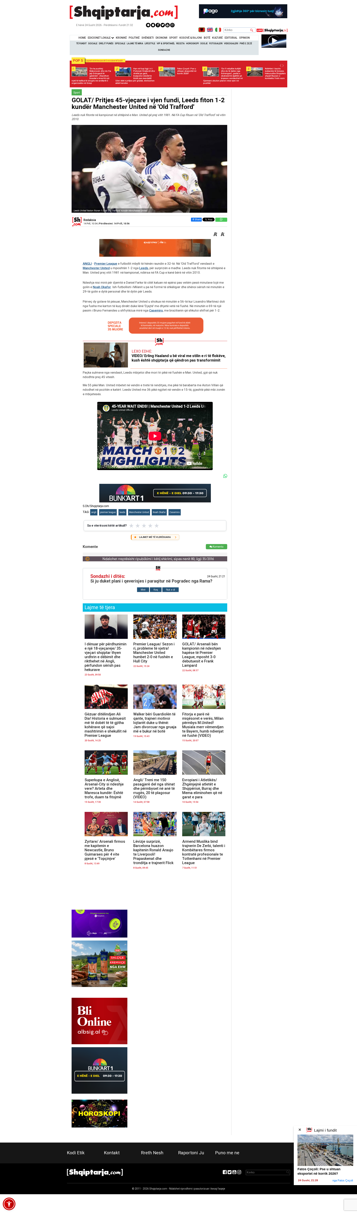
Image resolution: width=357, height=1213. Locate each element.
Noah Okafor (102, 287)
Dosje (204, 43)
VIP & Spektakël (166, 43)
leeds (122, 512)
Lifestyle (150, 43)
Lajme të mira (135, 43)
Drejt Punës (106, 43)
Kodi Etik (76, 1152)
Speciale (120, 43)
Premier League (105, 263)
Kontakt (112, 1152)
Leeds (143, 268)
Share (198, 219)
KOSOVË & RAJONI (190, 37)
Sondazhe (164, 50)
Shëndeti (147, 37)
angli (93, 512)
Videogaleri (231, 43)
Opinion (244, 37)
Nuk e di (170, 589)
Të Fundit (81, 43)
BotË (207, 37)
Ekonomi (161, 37)
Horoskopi (192, 43)
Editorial (231, 37)
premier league (108, 512)
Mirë (143, 589)
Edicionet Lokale (99, 37)
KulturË (217, 37)
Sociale (92, 43)
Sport (173, 37)
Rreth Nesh (152, 1152)
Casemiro (156, 310)
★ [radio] (131, 526)
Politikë (134, 37)
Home (82, 37)
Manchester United (96, 268)
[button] (9, 1204)
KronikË (121, 37)
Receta (180, 43)
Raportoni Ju (191, 1152)
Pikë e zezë (246, 43)
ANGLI (87, 263)
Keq (156, 589)
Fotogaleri (216, 43)
